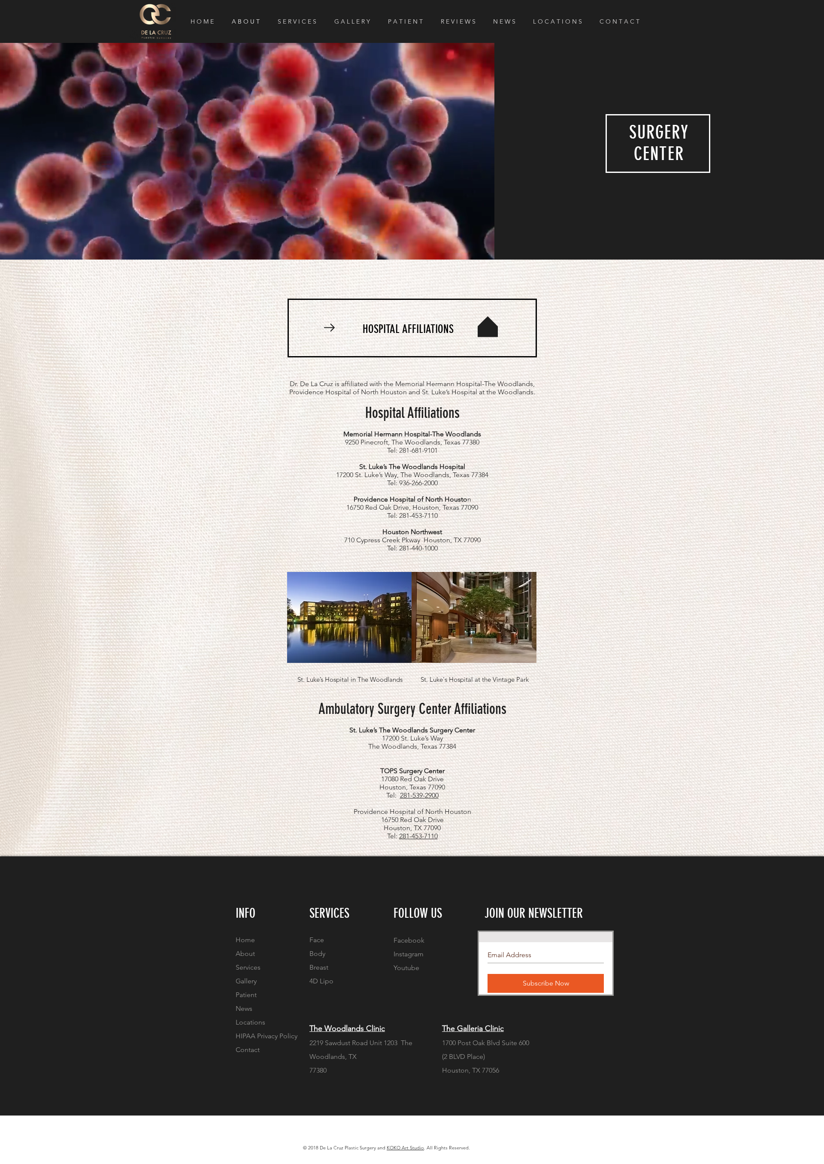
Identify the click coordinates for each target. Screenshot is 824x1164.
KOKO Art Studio (405, 1148)
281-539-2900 (419, 795)
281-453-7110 (418, 836)
